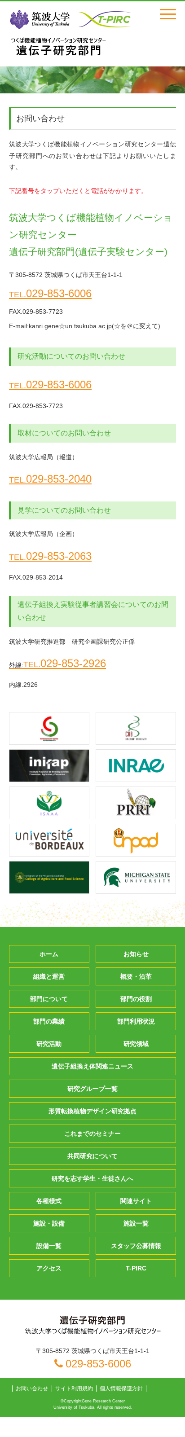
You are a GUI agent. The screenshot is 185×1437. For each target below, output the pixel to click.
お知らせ (136, 954)
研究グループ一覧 (92, 1088)
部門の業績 (49, 1021)
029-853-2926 (57, 663)
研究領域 (136, 1043)
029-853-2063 (50, 556)
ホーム (49, 954)
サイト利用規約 (74, 1388)
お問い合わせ (32, 1388)
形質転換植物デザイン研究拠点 (92, 1111)
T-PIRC (136, 1268)
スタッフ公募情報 (136, 1245)
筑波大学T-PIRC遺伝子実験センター (58, 46)
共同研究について (92, 1156)
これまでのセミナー (92, 1133)
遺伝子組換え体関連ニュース (92, 1066)
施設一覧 (136, 1223)
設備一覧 (49, 1245)
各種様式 (49, 1200)
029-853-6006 (50, 293)
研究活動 (49, 1043)
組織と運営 (49, 976)
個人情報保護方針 (121, 1388)
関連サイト (136, 1200)
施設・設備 (49, 1223)
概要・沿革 (136, 976)
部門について (49, 998)
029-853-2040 (50, 479)
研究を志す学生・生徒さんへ (92, 1178)
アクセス (49, 1268)
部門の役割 (136, 998)
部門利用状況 (136, 1021)
